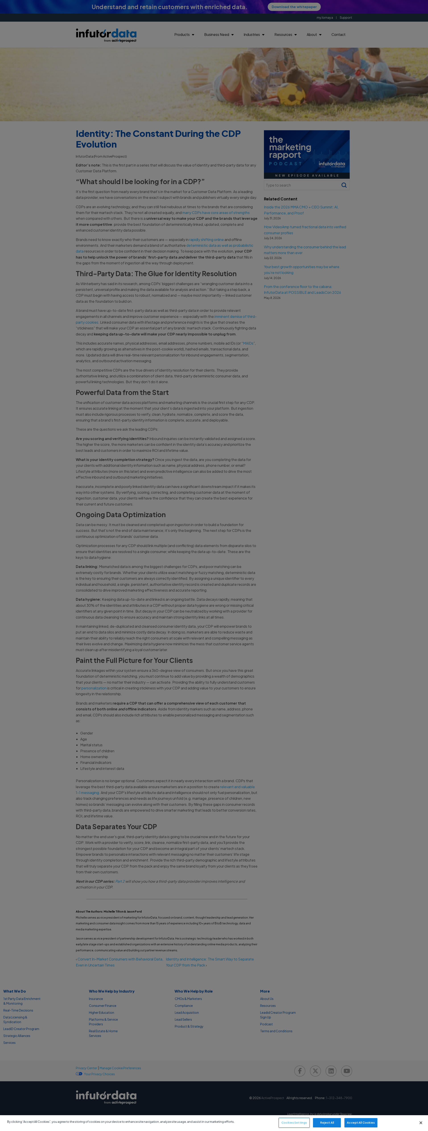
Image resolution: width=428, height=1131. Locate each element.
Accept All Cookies (361, 1122)
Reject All (327, 1122)
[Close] (421, 1123)
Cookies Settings (294, 1122)
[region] (214, 1123)
